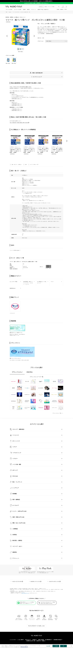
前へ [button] (7, 36)
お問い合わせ (27, 639)
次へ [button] (34, 36)
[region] (36, 646)
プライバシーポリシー (24, 646)
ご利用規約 (34, 639)
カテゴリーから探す (17, 9)
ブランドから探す (9, 9)
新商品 (28, 9)
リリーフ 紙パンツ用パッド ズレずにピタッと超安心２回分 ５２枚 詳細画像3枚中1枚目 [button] (18, 49)
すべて (40, 6)
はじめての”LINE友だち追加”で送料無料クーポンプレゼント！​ (36, 3)
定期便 (24, 9)
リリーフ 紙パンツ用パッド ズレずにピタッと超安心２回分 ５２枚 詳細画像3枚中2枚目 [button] (21, 49)
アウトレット (33, 9)
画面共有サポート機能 (40, 640)
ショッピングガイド (13, 639)
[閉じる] (71, 646)
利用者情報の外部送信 (57, 639)
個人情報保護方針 (48, 639)
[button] (36, 72)
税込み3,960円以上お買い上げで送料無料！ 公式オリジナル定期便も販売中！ (36, 1)
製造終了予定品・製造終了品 (43, 9)
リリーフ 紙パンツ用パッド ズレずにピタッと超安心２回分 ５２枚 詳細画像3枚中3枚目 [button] (23, 49)
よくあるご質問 (20, 639)
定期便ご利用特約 (41, 639)
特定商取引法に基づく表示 (30, 640)
